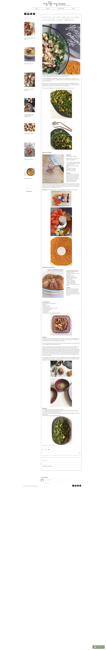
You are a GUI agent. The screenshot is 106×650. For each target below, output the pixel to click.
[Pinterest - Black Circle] (34, 14)
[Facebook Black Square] (25, 14)
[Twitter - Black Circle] (31, 14)
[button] (61, 8)
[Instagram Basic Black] (28, 14)
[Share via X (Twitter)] (45, 449)
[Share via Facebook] (42, 449)
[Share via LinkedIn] (48, 449)
